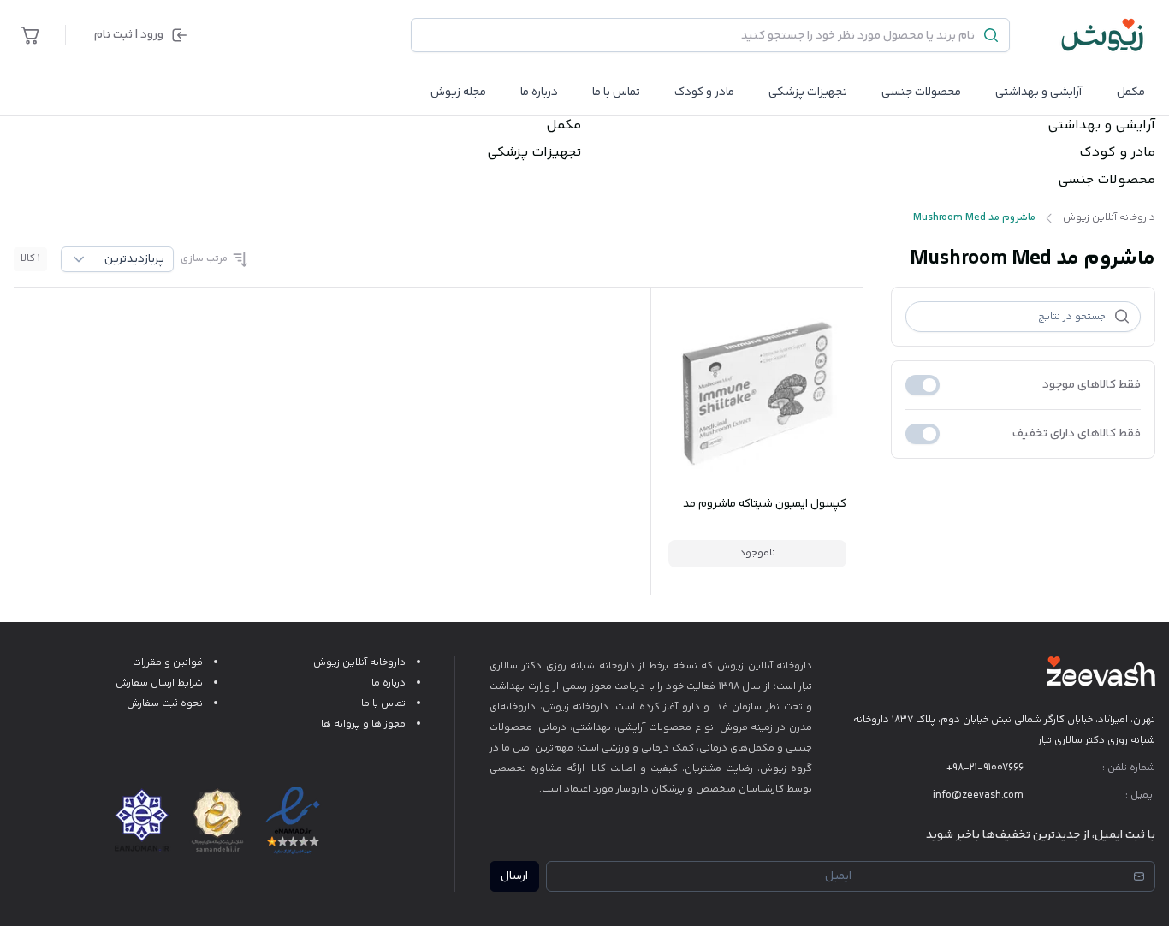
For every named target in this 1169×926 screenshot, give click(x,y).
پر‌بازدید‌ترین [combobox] (134, 259)
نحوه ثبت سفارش (165, 704)
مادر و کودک (1117, 153)
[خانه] (1103, 35)
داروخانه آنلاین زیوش (359, 663)
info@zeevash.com (978, 795)
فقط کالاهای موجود (1091, 385)
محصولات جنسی (921, 92)
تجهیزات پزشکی (807, 92)
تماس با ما (616, 92)
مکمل (1131, 92)
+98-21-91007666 (985, 768)
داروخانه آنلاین (780, 666)
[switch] (922, 385)
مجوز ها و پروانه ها (363, 724)
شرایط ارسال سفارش (159, 683)
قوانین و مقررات (168, 663)
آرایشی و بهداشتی (1039, 92)
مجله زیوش (458, 92)
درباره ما (539, 92)
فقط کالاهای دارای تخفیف (1076, 433)
